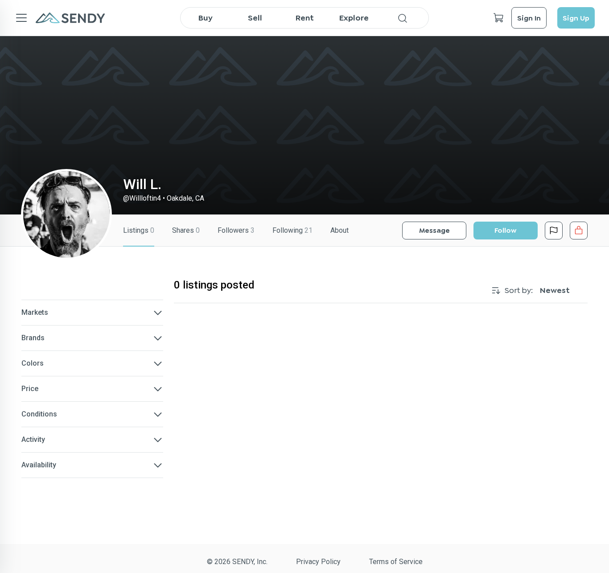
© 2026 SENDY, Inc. (237, 561)
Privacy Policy (318, 561)
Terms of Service (396, 561)
